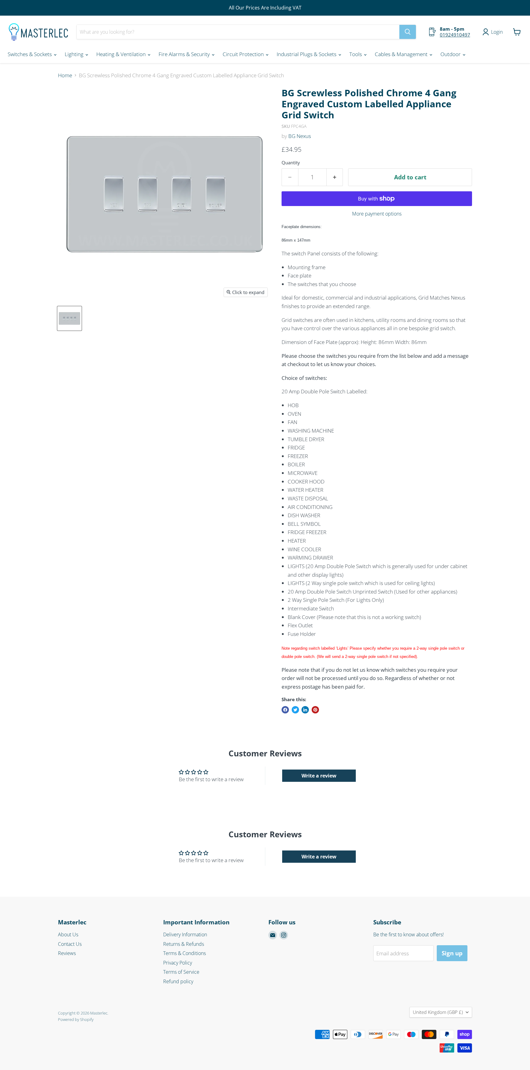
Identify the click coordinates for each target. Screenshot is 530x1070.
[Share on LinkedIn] (305, 709)
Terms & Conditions (184, 953)
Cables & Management (402, 54)
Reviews (67, 953)
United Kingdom (438, 1012)
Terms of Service (181, 972)
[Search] (407, 32)
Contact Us (70, 944)
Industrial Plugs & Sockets (307, 54)
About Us (68, 934)
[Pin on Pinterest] (315, 709)
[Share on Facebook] (285, 709)
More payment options (376, 213)
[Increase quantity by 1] (335, 177)
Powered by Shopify (76, 1019)
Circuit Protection (244, 54)
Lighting (75, 54)
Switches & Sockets (30, 54)
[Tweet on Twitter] (295, 709)
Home (65, 75)
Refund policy (178, 981)
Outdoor (451, 54)
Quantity (291, 162)
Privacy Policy (177, 962)
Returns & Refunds (183, 944)
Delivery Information (185, 934)
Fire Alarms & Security (185, 54)
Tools (356, 54)
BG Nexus (299, 135)
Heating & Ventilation (121, 54)
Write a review (318, 775)
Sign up (452, 953)
